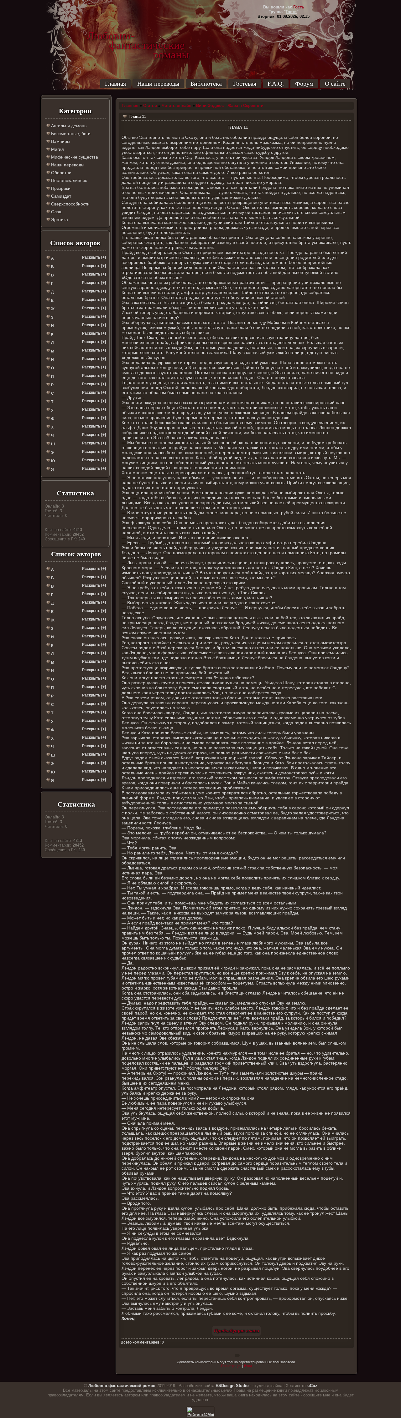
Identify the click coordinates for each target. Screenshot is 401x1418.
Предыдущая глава (236, 1330)
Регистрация (231, 1366)
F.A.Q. (276, 83)
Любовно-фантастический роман (121, 1385)
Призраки (60, 188)
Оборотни (60, 172)
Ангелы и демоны (68, 125)
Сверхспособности (70, 203)
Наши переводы (158, 83)
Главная (115, 83)
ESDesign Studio (232, 1385)
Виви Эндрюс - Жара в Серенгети (229, 105)
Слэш (56, 211)
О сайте (335, 83)
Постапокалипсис (68, 180)
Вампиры (60, 141)
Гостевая (244, 83)
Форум (304, 83)
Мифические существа (74, 157)
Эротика (59, 219)
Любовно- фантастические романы (138, 36)
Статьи (150, 105)
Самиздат (60, 196)
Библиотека (206, 83)
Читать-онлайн (176, 105)
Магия (57, 149)
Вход (248, 1366)
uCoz (312, 1385)
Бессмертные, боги (70, 133)
